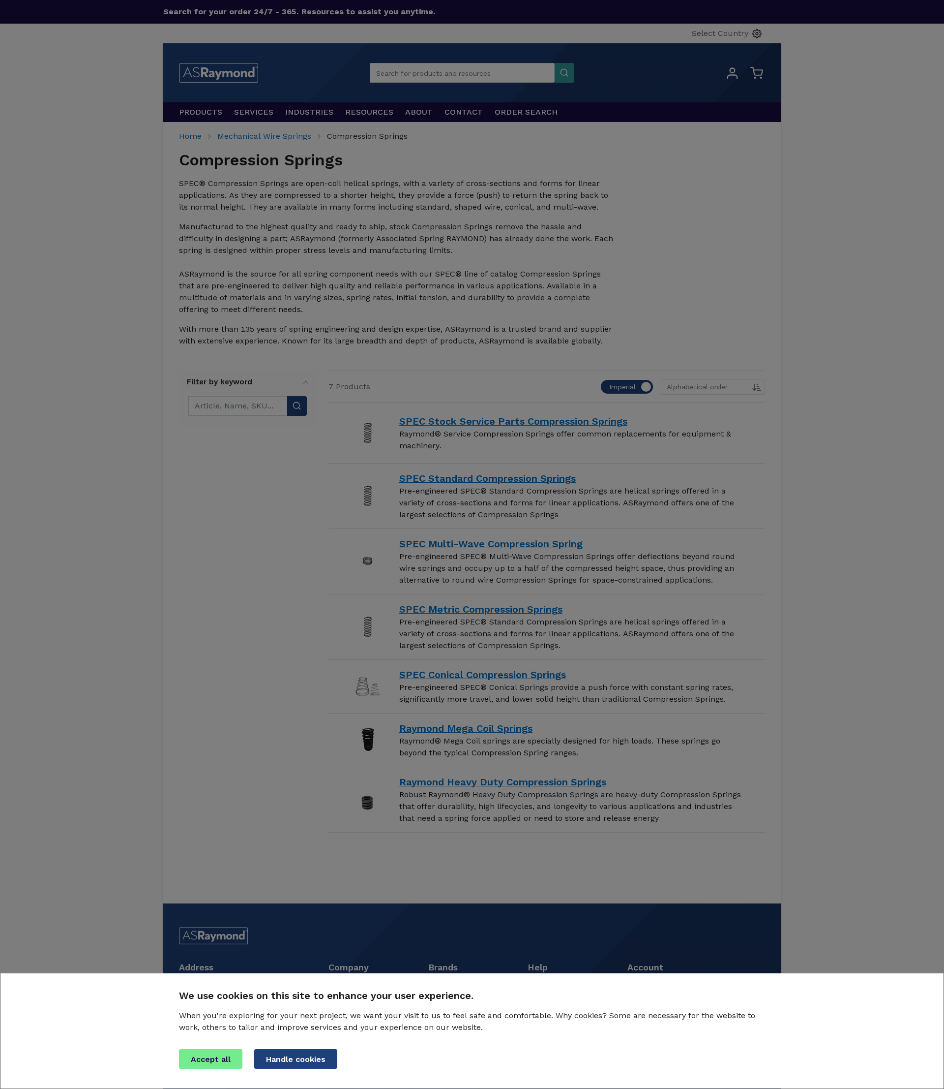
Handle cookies (295, 1059)
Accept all (211, 1059)
